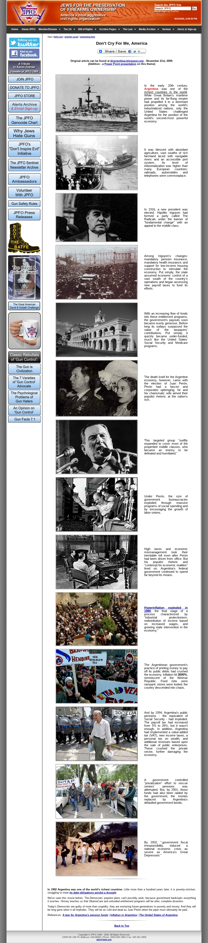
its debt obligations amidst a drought (92, 892)
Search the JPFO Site (167, 5)
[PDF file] (24, 197)
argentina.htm (87, 37)
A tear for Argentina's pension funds (85, 915)
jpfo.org (58, 37)
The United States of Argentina (158, 915)
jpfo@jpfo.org (104, 939)
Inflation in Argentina (123, 915)
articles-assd (71, 37)
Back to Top (121, 925)
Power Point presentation (120, 63)
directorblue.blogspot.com (127, 60)
